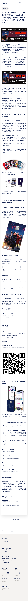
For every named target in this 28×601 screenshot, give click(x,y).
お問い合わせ (20, 2)
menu (25, 3)
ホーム (3, 530)
